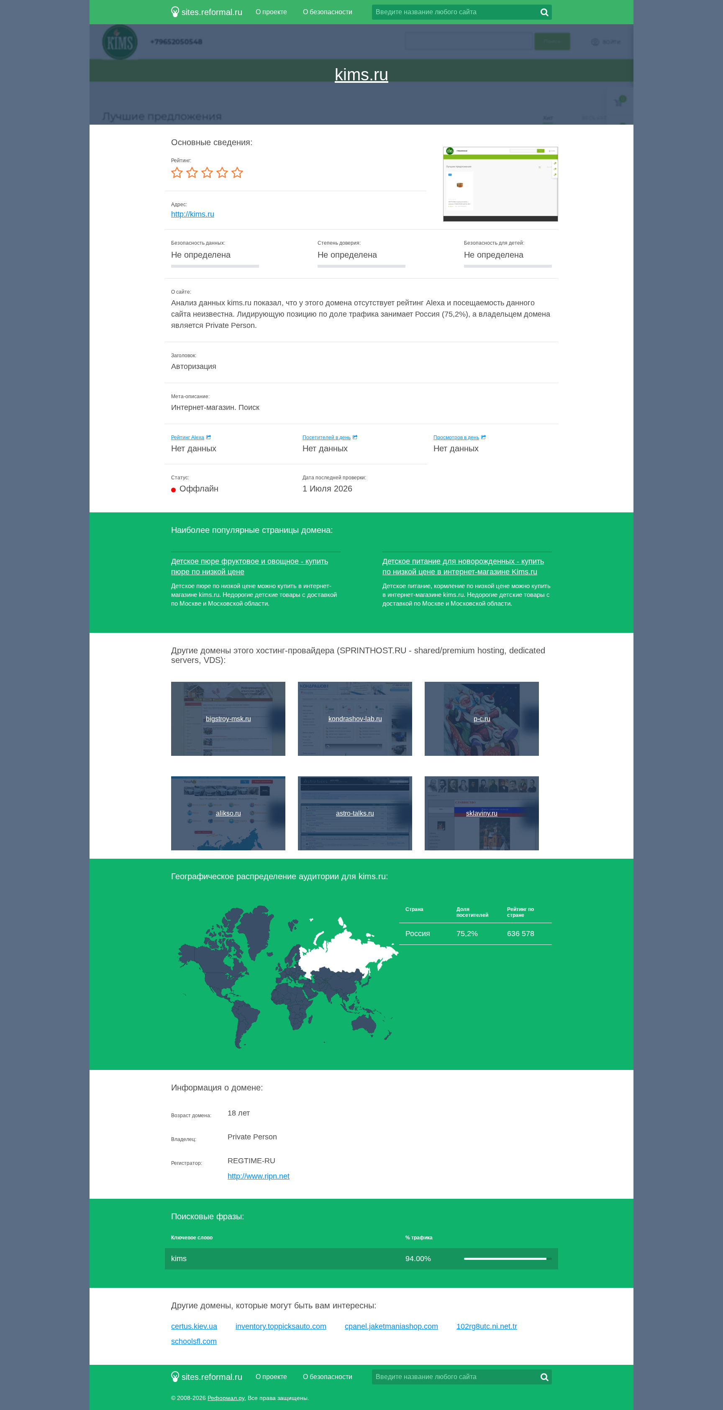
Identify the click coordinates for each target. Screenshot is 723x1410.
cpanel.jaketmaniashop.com (391, 1326)
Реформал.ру (226, 1398)
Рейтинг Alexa (187, 437)
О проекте (271, 11)
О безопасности (327, 11)
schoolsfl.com (194, 1341)
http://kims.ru (192, 214)
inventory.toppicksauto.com (281, 1326)
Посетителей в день (327, 437)
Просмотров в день (456, 437)
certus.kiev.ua (194, 1326)
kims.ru (361, 74)
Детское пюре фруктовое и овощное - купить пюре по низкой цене (249, 566)
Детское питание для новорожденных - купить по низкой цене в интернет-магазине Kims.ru (463, 566)
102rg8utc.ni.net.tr (486, 1326)
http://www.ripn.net (259, 1176)
